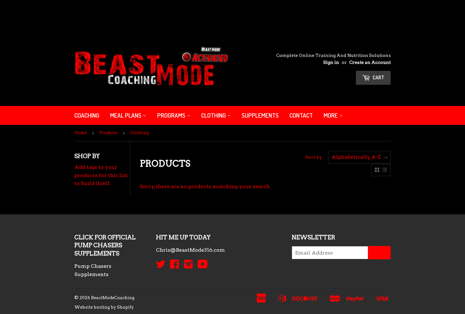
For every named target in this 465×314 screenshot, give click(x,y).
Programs (172, 115)
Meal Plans (126, 115)
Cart (378, 77)
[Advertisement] (115, 14)
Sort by (314, 157)
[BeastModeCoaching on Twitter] (160, 266)
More (331, 115)
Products (108, 132)
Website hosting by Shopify (104, 307)
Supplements (260, 115)
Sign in (331, 62)
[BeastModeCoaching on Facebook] (174, 266)
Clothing (214, 115)
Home (80, 132)
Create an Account (370, 62)
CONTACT (301, 115)
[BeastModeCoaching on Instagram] (188, 266)
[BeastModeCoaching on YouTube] (203, 266)
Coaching (86, 115)
